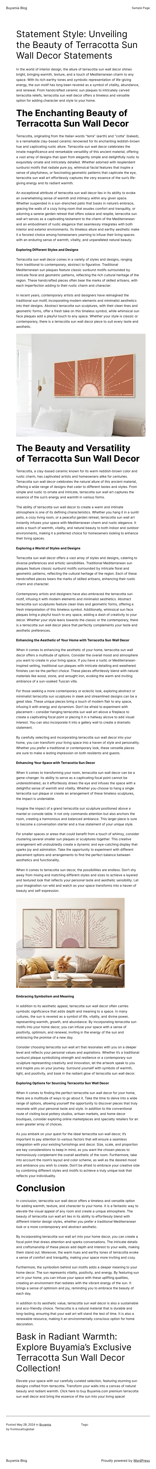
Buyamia (45, 1424)
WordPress (141, 1461)
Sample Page (141, 8)
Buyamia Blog (16, 8)
